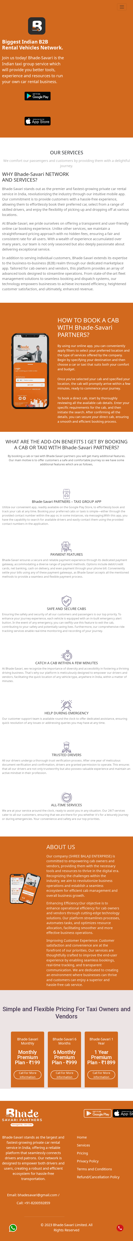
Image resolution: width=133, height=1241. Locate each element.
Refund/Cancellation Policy (98, 1177)
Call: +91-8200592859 (33, 1203)
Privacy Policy (88, 1161)
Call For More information (27, 1075)
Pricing (82, 1153)
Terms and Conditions (94, 1169)
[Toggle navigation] (122, 6)
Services (83, 1145)
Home (82, 1137)
